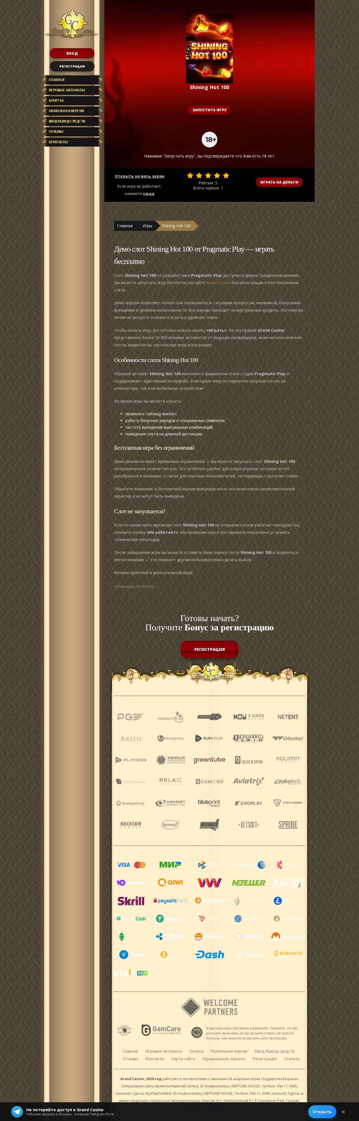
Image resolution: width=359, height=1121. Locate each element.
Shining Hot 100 (176, 225)
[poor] (199, 175)
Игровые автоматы (67, 90)
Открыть (322, 1111)
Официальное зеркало (223, 1058)
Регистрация (72, 66)
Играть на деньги (279, 182)
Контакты (58, 142)
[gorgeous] (226, 175)
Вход (72, 53)
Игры (147, 225)
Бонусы (56, 101)
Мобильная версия (66, 111)
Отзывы (56, 132)
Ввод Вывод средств (67, 121)
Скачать (292, 1058)
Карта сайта (183, 1058)
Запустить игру (209, 109)
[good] (217, 175)
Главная (57, 80)
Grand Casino (218, 282)
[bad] (190, 175)
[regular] (208, 175)
